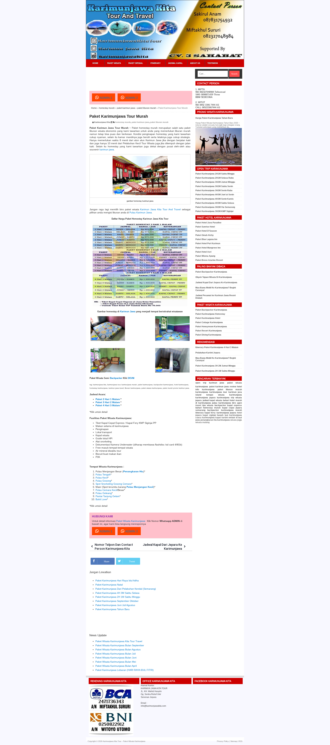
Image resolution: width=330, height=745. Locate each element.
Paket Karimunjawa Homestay (210, 314)
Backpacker (116, 378)
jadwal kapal (209, 400)
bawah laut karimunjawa (229, 415)
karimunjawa (201, 392)
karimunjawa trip (225, 397)
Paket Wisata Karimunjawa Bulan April (116, 665)
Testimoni (212, 63)
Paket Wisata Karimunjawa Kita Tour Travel (118, 641)
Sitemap (233, 741)
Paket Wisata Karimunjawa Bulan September (119, 645)
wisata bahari (222, 400)
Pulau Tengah (103, 474)
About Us (195, 63)
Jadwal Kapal (175, 63)
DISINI (131, 378)
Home (95, 63)
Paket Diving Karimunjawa (208, 335)
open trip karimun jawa (209, 383)
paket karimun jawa (126, 108)
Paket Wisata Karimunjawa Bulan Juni (115, 657)
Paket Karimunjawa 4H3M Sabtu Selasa (214, 203)
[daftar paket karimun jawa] (111, 735)
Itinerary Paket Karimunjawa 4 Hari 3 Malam (216, 347)
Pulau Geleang (104, 493)
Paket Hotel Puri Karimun (207, 243)
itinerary (199, 413)
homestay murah (107, 108)
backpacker (220, 405)
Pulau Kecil (102, 477)
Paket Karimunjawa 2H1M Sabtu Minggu (214, 174)
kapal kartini (221, 417)
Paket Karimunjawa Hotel (207, 318)
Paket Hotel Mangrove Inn (208, 248)
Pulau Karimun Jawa (140, 212)
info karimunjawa (204, 389)
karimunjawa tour (218, 392)
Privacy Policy (223, 741)
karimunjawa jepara (205, 397)
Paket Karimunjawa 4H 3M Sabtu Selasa (117, 593)
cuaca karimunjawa (205, 417)
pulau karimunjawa (221, 403)
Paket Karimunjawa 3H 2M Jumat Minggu (215, 366)
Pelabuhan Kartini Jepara (207, 353)
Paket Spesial (135, 63)
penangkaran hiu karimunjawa (215, 420)
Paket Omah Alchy (204, 235)
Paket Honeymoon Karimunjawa (211, 326)
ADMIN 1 (105, 97)
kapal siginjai (209, 415)
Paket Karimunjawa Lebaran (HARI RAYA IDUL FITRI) (124, 670)
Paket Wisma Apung (205, 256)
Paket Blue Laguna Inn (206, 239)
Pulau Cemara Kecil (106, 490)
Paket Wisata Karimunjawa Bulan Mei (115, 661)
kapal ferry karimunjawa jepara (220, 413)
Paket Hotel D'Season (206, 231)
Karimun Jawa (127, 311)
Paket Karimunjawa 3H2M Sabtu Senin (214, 186)
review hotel (236, 386)
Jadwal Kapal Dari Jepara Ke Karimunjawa (216, 282)
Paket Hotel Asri (203, 252)
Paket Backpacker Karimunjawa (211, 272)
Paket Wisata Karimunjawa (130, 521)
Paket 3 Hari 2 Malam (108, 402)
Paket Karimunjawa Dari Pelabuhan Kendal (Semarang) (125, 588)
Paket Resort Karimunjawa (208, 330)
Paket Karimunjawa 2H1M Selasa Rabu (214, 178)
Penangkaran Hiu (133, 471)
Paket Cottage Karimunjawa (209, 322)
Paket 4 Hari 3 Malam (108, 405)
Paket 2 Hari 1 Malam (108, 399)
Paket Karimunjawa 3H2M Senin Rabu (213, 190)
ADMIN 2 (131, 97)
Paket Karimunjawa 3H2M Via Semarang (215, 207)
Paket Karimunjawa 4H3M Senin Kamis (214, 199)
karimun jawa (107, 149)
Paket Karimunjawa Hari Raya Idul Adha (117, 580)
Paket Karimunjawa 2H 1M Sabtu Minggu (117, 596)
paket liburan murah (146, 108)
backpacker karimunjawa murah (224, 410)
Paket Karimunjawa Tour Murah (118, 116)
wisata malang (202, 422)
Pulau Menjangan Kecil (139, 487)
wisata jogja (236, 420)
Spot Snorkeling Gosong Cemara (113, 483)
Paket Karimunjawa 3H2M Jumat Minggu (215, 182)
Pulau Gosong (103, 480)
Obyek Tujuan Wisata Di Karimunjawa (213, 277)
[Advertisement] (151, 76)
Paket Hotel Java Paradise (208, 222)
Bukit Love (101, 499)
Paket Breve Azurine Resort (209, 260)
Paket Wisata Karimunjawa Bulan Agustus (118, 649)
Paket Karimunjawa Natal (109, 584)
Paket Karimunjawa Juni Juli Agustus (115, 605)
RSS (240, 741)
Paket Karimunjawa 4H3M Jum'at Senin (214, 194)
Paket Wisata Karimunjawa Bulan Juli (115, 653)
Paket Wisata (114, 63)
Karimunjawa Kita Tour (112, 741)
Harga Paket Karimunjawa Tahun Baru (214, 118)
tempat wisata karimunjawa (224, 395)
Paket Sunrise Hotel (205, 227)
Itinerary (155, 63)
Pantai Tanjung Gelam (108, 496)
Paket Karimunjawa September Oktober (117, 601)
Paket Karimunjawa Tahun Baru (112, 609)
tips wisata (207, 405)
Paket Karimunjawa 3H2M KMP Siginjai (214, 211)
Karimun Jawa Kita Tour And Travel (160, 209)
